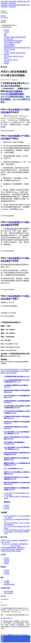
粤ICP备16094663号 (6, 618)
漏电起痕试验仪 (16, 551)
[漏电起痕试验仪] (6, 551)
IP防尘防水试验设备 (13, 91)
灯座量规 (6, 582)
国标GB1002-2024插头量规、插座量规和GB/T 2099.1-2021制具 (15, 544)
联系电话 (3, 16)
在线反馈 (6, 560)
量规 (2, 577)
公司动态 (6, 505)
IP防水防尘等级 (5, 588)
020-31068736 (4, 17)
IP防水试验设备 (8, 591)
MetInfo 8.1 (10, 634)
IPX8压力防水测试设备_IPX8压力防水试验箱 (17, 530)
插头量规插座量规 (9, 584)
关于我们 (3, 554)
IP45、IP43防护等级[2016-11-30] (13, 468)
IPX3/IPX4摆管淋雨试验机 (12, 97)
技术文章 (6, 509)
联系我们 (6, 563)
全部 (5, 33)
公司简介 (6, 558)
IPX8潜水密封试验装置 (10, 369)
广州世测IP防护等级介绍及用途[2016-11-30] (16, 376)
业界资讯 (6, 507)
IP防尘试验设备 (8, 593)
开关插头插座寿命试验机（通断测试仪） (12, 549)
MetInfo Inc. (24, 634)
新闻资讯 (3, 567)
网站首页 (6, 30)
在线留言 (6, 561)
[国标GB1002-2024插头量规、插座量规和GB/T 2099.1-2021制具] (15, 542)
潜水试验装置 (12, 229)
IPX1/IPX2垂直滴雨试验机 (12, 94)
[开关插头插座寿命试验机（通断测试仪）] (13, 547)
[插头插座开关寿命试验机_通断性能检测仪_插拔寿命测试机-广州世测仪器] (15, 4)
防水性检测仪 (15, 109)
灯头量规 (6, 581)
